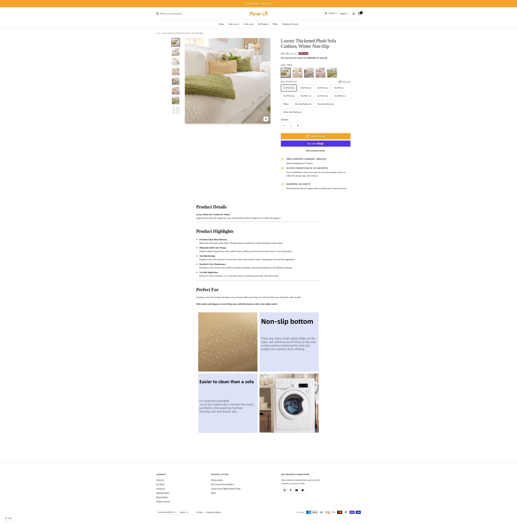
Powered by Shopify (213, 512)
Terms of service (163, 501)
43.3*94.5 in (339, 96)
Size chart (346, 82)
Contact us (160, 489)
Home (221, 24)
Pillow (275, 24)
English (343, 14)
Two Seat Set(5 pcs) (325, 104)
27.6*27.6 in (288, 88)
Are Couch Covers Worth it (222, 484)
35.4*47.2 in (322, 88)
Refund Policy (162, 497)
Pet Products (263, 24)
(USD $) (332, 13)
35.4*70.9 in (288, 96)
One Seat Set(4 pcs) (303, 104)
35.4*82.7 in (305, 96)
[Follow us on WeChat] (303, 490)
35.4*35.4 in (305, 88)
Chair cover (249, 24)
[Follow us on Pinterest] (291, 490)
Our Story (160, 484)
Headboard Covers (290, 24)
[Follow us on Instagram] (285, 490)
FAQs (213, 493)
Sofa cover (233, 24)
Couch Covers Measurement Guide (225, 489)
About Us (160, 480)
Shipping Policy (163, 493)
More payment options (315, 150)
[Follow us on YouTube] (297, 490)
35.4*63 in (338, 88)
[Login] (353, 14)
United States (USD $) (166, 512)
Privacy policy (217, 480)
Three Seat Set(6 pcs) (292, 112)
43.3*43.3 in (322, 96)
